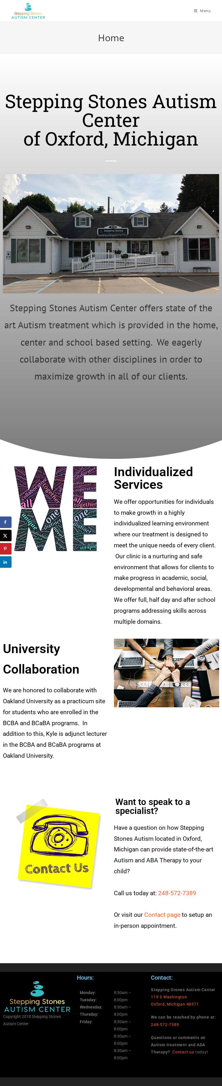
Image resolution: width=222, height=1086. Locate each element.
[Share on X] (6, 535)
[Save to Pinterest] (6, 549)
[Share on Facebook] (6, 522)
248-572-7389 (177, 893)
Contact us (183, 1052)
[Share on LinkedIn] (6, 562)
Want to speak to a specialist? (152, 806)
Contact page (162, 914)
